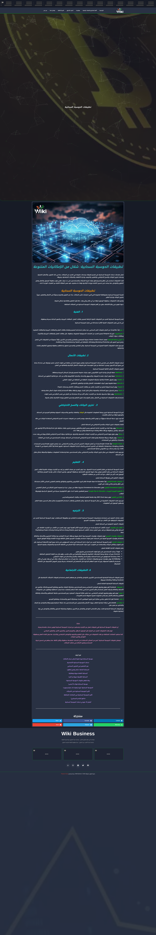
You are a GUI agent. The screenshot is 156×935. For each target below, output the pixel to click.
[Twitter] (83, 765)
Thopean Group (64, 774)
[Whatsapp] (68, 765)
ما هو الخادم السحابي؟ (78, 698)
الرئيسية (102, 10)
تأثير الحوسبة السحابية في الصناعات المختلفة (78, 695)
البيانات (81, 412)
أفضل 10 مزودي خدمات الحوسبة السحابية (78, 702)
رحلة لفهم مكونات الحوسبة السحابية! (78, 680)
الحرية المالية (61, 10)
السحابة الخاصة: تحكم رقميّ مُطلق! (78, 669)
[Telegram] (78, 765)
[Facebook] (88, 765)
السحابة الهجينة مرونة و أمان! (78, 677)
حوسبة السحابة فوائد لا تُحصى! (78, 684)
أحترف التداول (70, 10)
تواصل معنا (52, 10)
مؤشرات (78, 10)
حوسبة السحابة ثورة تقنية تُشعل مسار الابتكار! (78, 659)
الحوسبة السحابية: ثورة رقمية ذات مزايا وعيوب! (78, 687)
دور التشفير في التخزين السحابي (78, 666)
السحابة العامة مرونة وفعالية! (78, 673)
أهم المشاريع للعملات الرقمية (90, 10)
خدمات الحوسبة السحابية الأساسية (78, 662)
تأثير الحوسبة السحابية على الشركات (78, 691)
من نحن (45, 10)
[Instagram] (73, 765)
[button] (109, 720)
